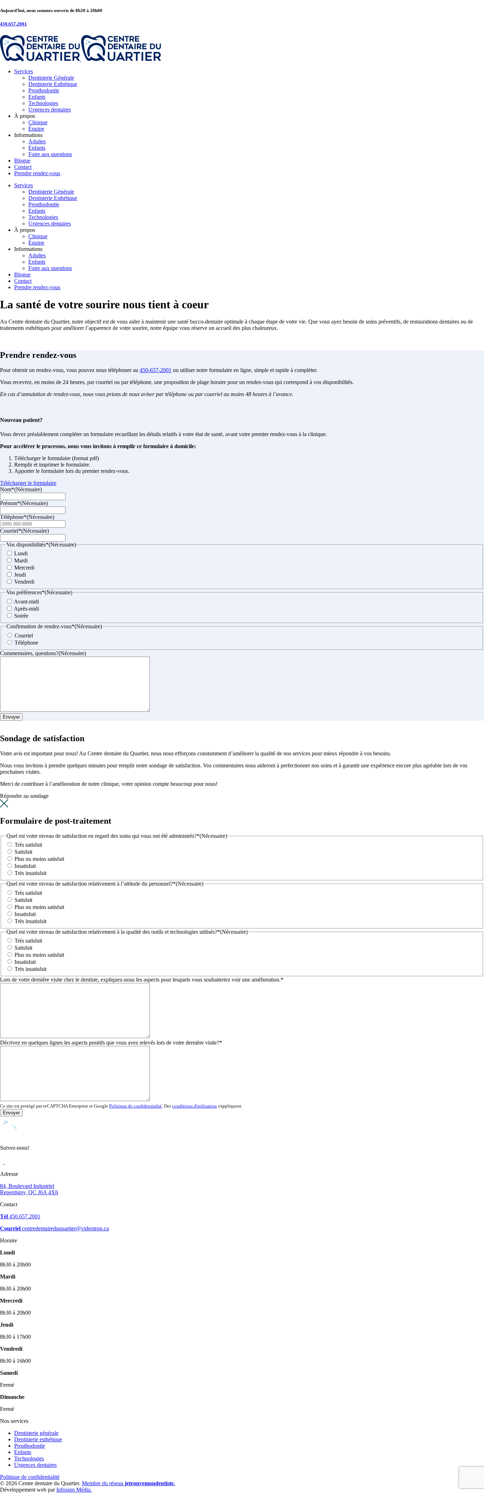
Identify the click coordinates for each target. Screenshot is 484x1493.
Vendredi (24, 582)
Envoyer (11, 717)
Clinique (37, 122)
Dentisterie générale (36, 1433)
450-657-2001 (155, 370)
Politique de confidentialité (135, 1106)
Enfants (36, 97)
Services (23, 71)
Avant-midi (26, 602)
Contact (23, 167)
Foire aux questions (50, 154)
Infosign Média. (74, 1490)
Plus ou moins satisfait (39, 859)
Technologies (43, 103)
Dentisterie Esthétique (52, 84)
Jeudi (20, 575)
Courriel (24, 636)
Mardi (21, 560)
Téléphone (26, 643)
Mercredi (24, 568)
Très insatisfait (30, 873)
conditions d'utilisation (194, 1106)
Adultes (37, 141)
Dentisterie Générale (51, 78)
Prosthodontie (43, 90)
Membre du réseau (128, 1483)
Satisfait (23, 852)
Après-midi (26, 609)
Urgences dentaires (49, 110)
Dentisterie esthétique (38, 1439)
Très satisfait (28, 845)
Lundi (21, 553)
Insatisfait (25, 866)
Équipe (36, 129)
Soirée (21, 616)
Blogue (22, 161)
